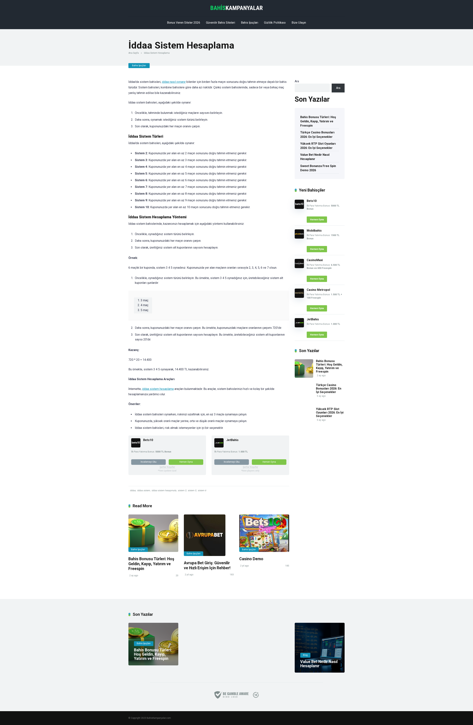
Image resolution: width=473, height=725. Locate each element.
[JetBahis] (219, 446)
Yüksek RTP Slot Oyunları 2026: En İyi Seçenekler (318, 146)
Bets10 (148, 440)
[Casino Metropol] (299, 297)
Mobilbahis (314, 230)
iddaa (133, 490)
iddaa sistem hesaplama (158, 389)
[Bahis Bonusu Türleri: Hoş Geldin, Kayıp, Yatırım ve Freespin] (153, 533)
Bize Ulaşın (299, 22)
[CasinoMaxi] (299, 267)
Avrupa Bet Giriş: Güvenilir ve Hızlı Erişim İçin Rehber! (207, 565)
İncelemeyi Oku (148, 462)
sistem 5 (192, 490)
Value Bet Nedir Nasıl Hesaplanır (314, 157)
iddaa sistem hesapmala (164, 490)
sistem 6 (202, 490)
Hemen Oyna (186, 462)
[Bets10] (135, 446)
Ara (297, 81)
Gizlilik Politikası (275, 22)
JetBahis (232, 440)
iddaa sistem (143, 490)
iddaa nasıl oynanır (174, 82)
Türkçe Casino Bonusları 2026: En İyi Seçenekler (317, 134)
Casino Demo (251, 559)
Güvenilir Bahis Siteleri (220, 22)
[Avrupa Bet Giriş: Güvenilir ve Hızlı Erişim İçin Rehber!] (209, 535)
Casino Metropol (318, 290)
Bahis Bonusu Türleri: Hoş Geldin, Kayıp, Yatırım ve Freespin (151, 564)
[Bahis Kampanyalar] (236, 7)
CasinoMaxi (315, 260)
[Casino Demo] (264, 533)
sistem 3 (182, 490)
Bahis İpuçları (249, 22)
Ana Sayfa (133, 53)
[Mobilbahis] (299, 237)
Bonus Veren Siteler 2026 (183, 22)
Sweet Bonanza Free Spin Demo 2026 (318, 168)
